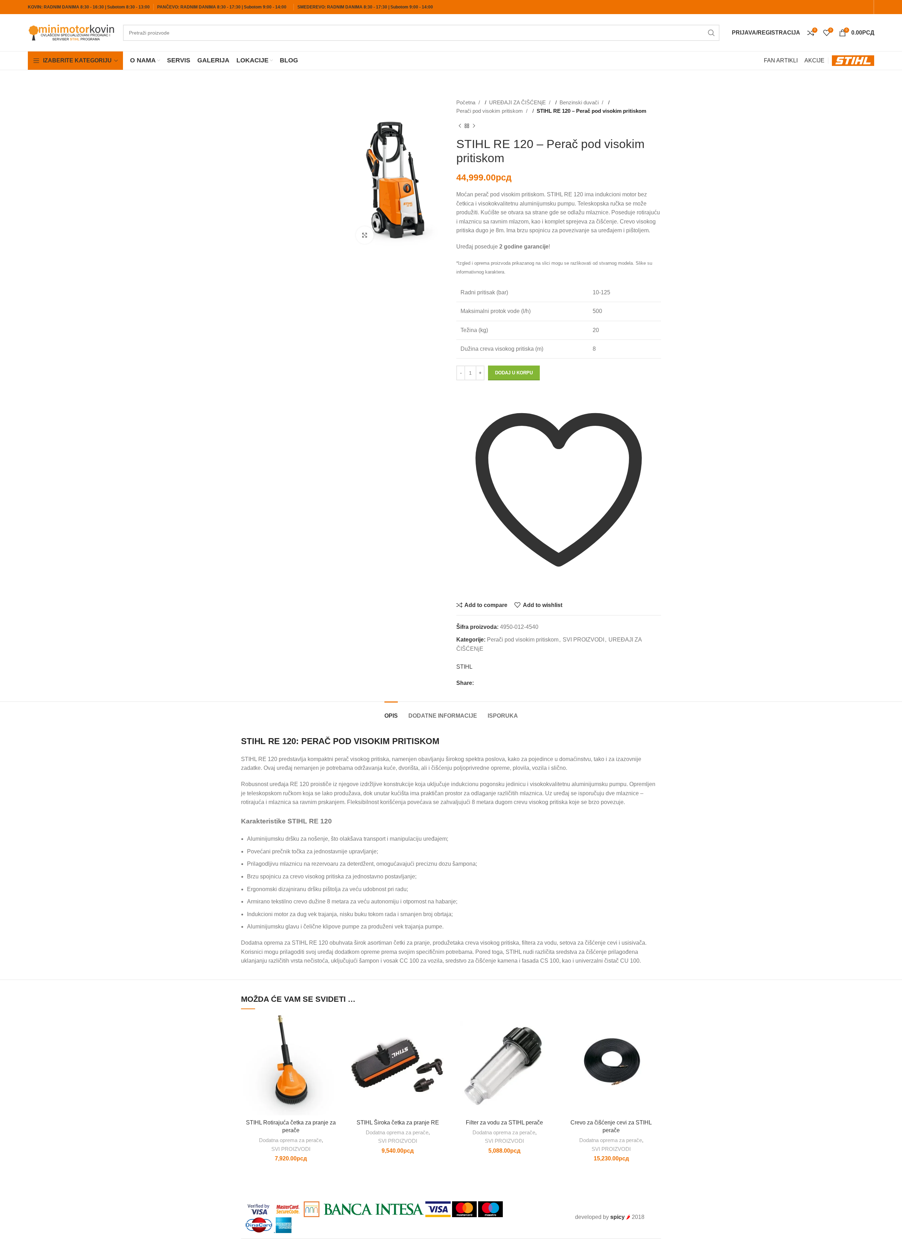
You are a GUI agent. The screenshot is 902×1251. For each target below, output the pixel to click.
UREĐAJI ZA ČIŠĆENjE (518, 102)
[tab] (391, 712)
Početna (466, 102)
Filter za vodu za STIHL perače (504, 1123)
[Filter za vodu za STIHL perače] (504, 1065)
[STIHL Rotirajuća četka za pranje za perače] (291, 1065)
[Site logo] (72, 32)
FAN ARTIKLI (781, 60)
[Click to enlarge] (364, 235)
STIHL (464, 667)
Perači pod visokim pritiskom (490, 111)
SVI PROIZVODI (583, 640)
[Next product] (473, 126)
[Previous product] (459, 126)
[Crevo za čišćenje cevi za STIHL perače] (611, 1065)
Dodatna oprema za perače (290, 1140)
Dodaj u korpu (514, 372)
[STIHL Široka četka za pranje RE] (397, 1065)
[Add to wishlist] (335, 1027)
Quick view (335, 1059)
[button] (335, 1043)
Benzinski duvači (580, 102)
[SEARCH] (711, 33)
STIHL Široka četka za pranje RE (398, 1123)
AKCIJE (814, 60)
